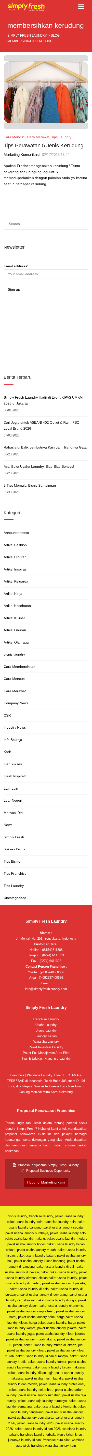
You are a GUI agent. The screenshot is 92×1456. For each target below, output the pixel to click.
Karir (7, 752)
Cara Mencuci (14, 137)
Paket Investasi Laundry (46, 1047)
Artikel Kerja (13, 594)
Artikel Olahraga (16, 642)
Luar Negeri (13, 800)
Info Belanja (13, 740)
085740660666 (53, 972)
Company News (16, 703)
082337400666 (52, 977)
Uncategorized (15, 898)
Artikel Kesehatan (17, 606)
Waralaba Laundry (46, 1041)
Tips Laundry (61, 137)
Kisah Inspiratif (15, 776)
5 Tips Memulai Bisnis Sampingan (30, 485)
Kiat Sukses (13, 764)
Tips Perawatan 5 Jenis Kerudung (43, 145)
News (8, 825)
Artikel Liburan (15, 630)
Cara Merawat (38, 137)
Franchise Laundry (46, 1019)
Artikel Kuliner (14, 618)
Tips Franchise (15, 873)
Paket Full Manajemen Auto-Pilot (46, 1053)
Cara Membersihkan (19, 667)
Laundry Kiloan (46, 1036)
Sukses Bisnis (14, 849)
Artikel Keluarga (16, 581)
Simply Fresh (14, 837)
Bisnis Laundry (46, 1030)
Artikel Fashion (15, 545)
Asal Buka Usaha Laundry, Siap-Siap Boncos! (39, 466)
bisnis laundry (14, 654)
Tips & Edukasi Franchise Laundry (46, 1058)
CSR (7, 715)
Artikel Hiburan (15, 557)
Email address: (16, 266)
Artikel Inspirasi (15, 569)
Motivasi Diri (13, 813)
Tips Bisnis (12, 861)
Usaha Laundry (46, 1025)
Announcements (16, 533)
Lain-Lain (11, 788)
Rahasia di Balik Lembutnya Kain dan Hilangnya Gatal (45, 447)
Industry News (15, 727)
